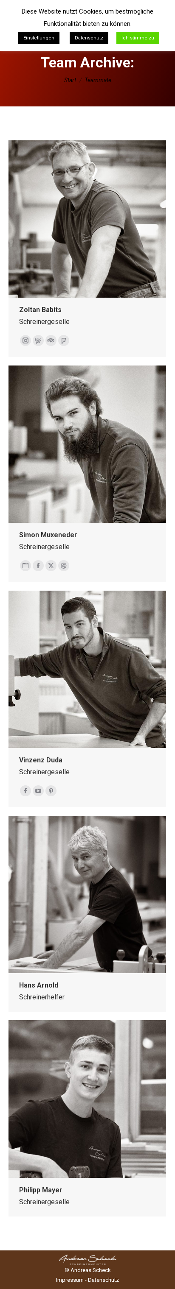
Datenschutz (103, 1280)
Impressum (70, 1280)
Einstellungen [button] (38, 38)
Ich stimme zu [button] (137, 38)
